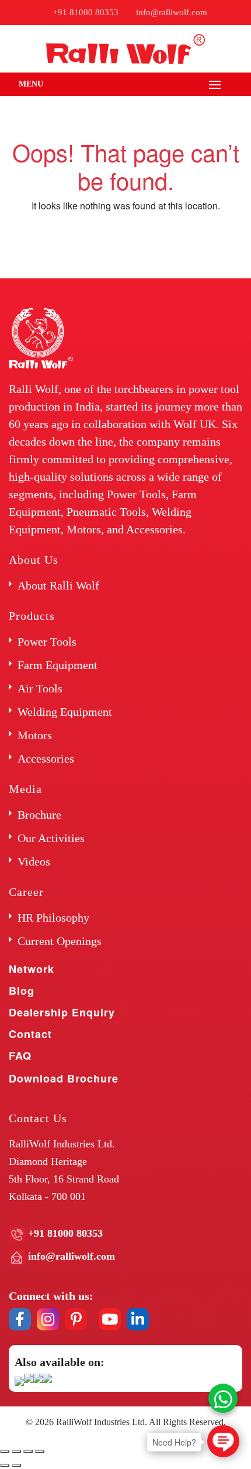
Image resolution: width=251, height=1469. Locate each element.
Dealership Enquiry (62, 1012)
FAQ (20, 1055)
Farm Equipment (57, 664)
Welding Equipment (65, 711)
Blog (21, 990)
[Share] (16, 1451)
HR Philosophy (53, 917)
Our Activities (51, 838)
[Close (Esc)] (4, 1451)
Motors (35, 735)
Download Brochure (63, 1078)
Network (31, 969)
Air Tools (40, 688)
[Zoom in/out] (39, 1451)
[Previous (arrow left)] (4, 1465)
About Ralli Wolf (58, 585)
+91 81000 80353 (85, 12)
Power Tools (47, 641)
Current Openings (60, 940)
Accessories (46, 758)
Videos (34, 861)
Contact (30, 1034)
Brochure (39, 814)
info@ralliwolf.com (171, 12)
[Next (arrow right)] (16, 1465)
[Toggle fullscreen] (28, 1451)
